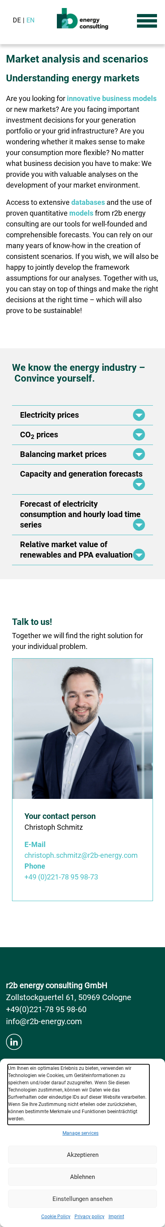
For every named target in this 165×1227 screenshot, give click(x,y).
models (81, 213)
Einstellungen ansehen (82, 1199)
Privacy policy (89, 1216)
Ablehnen (82, 1177)
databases (88, 202)
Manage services (80, 1133)
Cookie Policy (55, 1216)
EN (30, 20)
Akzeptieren (83, 1154)
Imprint (116, 1216)
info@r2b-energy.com (44, 1021)
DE (17, 20)
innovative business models (112, 98)
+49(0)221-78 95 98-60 (46, 1009)
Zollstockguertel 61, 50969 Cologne (68, 997)
